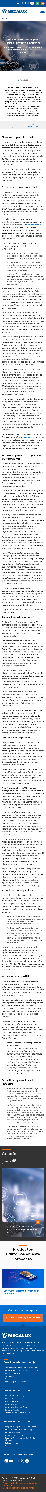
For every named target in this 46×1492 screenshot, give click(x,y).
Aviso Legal (8, 1483)
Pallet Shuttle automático (16, 1407)
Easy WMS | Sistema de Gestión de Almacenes (22, 1292)
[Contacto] (43, 3)
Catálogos (9, 1446)
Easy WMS (27, 437)
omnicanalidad (33, 225)
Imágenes (9, 1161)
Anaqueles (9, 1376)
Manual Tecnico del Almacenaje (19, 1430)
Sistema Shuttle (12, 1410)
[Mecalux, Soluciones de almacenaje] (14, 13)
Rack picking (10, 1398)
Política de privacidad (26, 1483)
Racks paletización (13, 1373)
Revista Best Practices (14, 1435)
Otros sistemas (11, 1379)
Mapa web (8, 1485)
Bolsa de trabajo (12, 1443)
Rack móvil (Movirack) (14, 1396)
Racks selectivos (12, 1401)
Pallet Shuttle (11, 1404)
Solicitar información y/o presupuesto (23, 1318)
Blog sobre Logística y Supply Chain (20, 1427)
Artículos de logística (14, 1432)
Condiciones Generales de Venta (18, 1488)
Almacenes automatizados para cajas (21, 1368)
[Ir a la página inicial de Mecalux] (3, 19)
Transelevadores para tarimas (18, 1413)
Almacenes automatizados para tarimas (22, 1370)
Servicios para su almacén (16, 1382)
